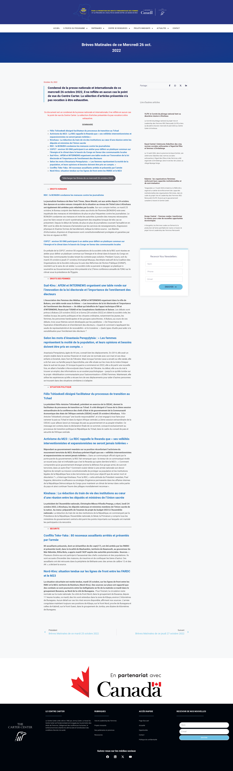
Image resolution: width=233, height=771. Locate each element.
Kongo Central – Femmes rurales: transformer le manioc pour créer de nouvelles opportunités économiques (164, 218)
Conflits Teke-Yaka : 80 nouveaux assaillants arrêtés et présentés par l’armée (86, 168)
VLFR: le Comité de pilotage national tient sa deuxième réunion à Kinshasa (163, 115)
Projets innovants (100, 725)
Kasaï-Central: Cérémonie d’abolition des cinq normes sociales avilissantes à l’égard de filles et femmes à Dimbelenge (164, 146)
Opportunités (143, 730)
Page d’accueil (144, 721)
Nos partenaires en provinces (104, 730)
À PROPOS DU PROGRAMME (74, 28)
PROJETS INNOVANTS (142, 28)
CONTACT (176, 28)
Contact (141, 735)
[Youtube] (130, 756)
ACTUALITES (161, 28)
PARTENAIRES (96, 28)
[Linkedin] (115, 756)
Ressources (98, 735)
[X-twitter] (122, 756)
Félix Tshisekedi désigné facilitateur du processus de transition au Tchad (84, 130)
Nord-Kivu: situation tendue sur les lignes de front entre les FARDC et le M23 (86, 171)
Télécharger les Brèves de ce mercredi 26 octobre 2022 (87, 178)
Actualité (142, 725)
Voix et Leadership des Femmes (105, 721)
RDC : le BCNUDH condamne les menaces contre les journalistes (74, 195)
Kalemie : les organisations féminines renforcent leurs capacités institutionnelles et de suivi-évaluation (163, 181)
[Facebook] (107, 756)
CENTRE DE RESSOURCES (117, 28)
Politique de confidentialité (148, 740)
